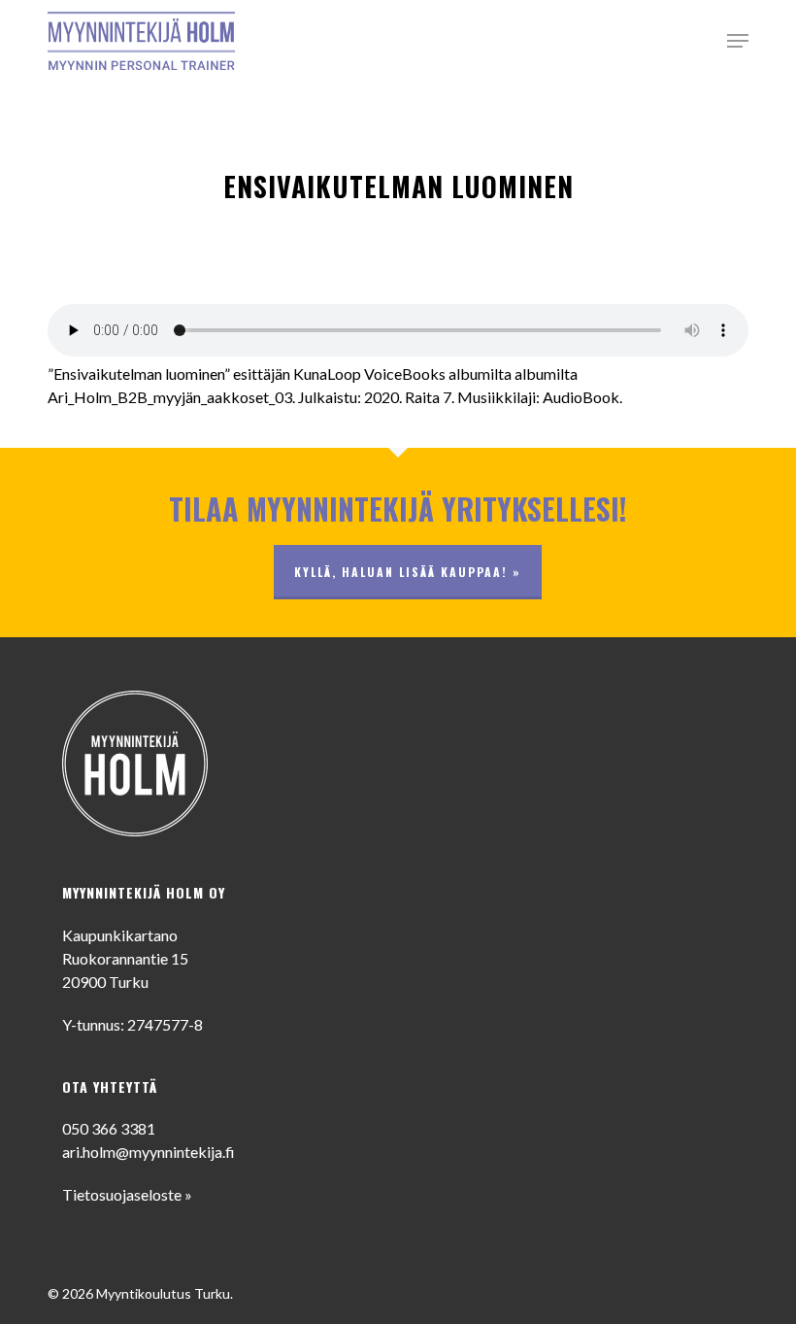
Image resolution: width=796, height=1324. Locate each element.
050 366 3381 (108, 1128)
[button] (737, 41)
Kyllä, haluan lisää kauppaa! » (407, 571)
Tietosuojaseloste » (127, 1194)
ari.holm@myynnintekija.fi (148, 1151)
